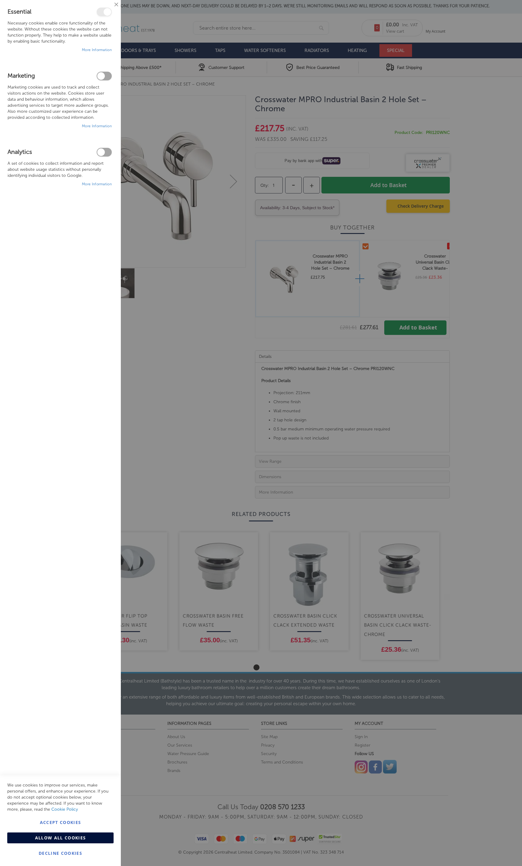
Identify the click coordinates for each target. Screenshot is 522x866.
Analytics (104, 152)
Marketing (104, 76)
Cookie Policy (64, 809)
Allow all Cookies (60, 838)
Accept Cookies (60, 822)
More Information (97, 50)
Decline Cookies (60, 853)
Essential (104, 12)
